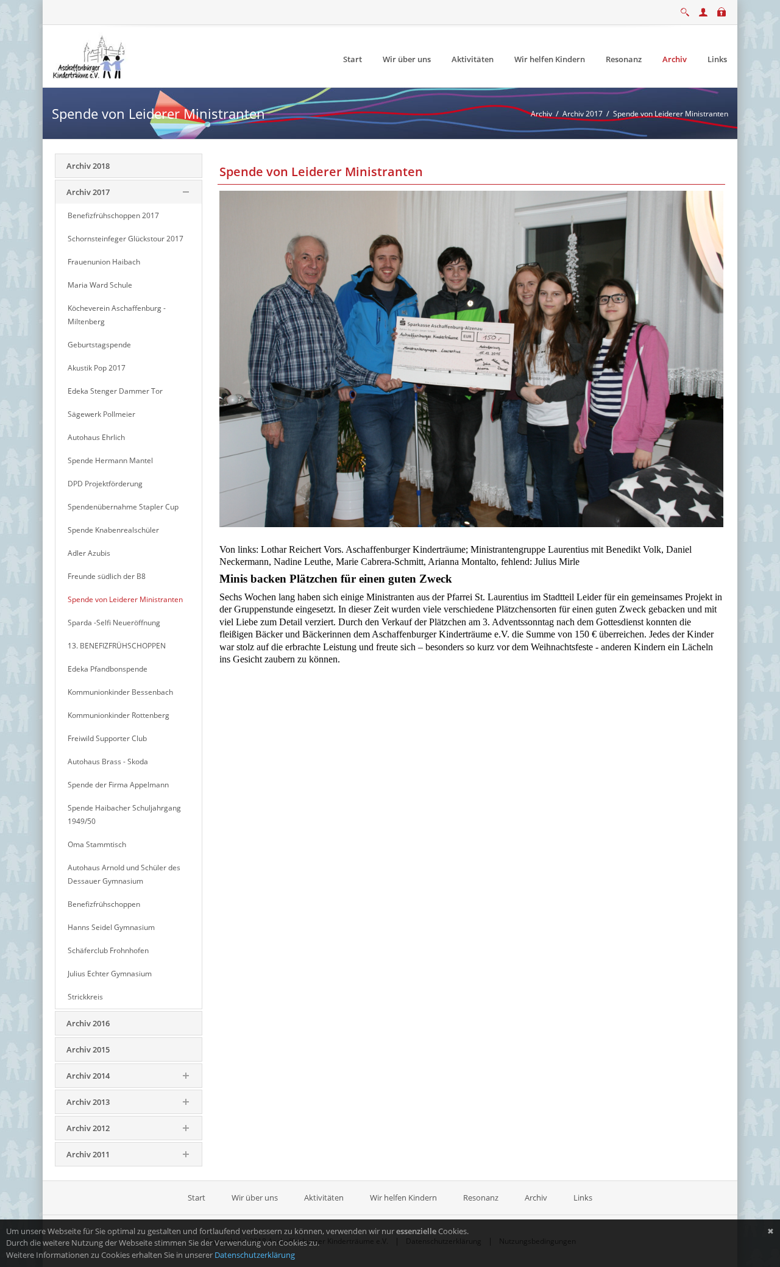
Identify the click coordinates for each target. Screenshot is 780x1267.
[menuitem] (352, 59)
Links (582, 1197)
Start (197, 1197)
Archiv (536, 1197)
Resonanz (480, 1197)
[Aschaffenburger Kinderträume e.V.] (90, 55)
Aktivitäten (324, 1197)
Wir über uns (255, 1197)
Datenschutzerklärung (254, 1254)
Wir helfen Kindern (403, 1197)
